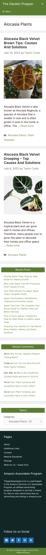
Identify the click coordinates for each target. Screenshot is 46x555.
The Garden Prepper (18, 4)
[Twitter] (12, 540)
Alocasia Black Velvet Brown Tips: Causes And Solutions (22, 43)
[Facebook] (18, 540)
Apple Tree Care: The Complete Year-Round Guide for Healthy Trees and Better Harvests (22, 308)
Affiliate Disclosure (23, 552)
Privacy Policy (33, 550)
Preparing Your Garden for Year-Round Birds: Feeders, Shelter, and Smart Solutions (22, 329)
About (7, 444)
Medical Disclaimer (13, 456)
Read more (27, 125)
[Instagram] (24, 540)
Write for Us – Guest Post (16, 465)
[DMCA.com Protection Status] (23, 523)
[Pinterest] (6, 540)
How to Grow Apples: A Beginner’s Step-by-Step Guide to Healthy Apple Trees (22, 319)
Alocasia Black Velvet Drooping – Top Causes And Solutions (22, 158)
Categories (9, 417)
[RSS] (30, 540)
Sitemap (8, 460)
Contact (8, 452)
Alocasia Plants (17, 135)
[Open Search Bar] (42, 4)
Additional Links (11, 448)
